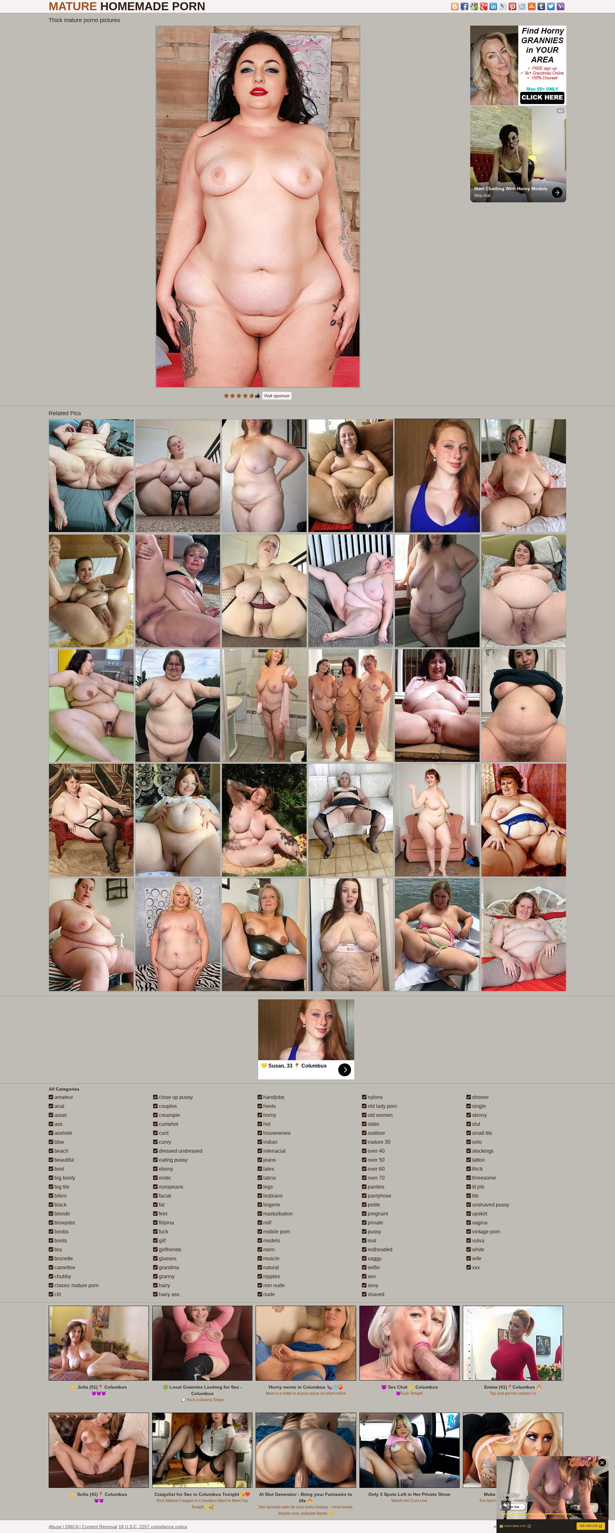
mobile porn (276, 1231)
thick (477, 1169)
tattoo (478, 1160)
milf (266, 1222)
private (374, 1222)
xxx (475, 1267)
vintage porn (485, 1231)
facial (164, 1195)
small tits (481, 1133)
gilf (162, 1240)
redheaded (379, 1249)
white (477, 1249)
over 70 (375, 1178)
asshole (62, 1133)
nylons (374, 1097)
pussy (373, 1231)
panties (375, 1187)
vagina (479, 1222)
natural (270, 1267)
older (372, 1124)
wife (476, 1258)
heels (269, 1106)
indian (269, 1142)
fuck (163, 1231)
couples (167, 1106)
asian (60, 1115)
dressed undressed (180, 1151)
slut (475, 1124)
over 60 (375, 1169)
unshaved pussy (490, 1204)
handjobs (273, 1097)
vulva (477, 1240)
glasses (167, 1258)
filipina (166, 1222)
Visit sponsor (277, 395)
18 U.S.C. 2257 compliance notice (153, 1526)
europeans (170, 1187)
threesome (483, 1178)
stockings (482, 1151)
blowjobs (64, 1222)
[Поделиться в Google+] (484, 6)
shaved (375, 1294)
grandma (168, 1267)
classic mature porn (76, 1285)
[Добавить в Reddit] (522, 6)
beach (61, 1151)
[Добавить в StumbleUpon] (532, 6)
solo (476, 1142)
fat (161, 1204)
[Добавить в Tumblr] (541, 6)
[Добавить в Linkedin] (493, 6)
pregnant (377, 1213)
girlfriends (169, 1249)
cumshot (168, 1124)
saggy (373, 1258)
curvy (164, 1142)
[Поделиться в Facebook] (464, 6)
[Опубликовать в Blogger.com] (455, 6)
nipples (271, 1276)
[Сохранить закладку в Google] (474, 6)
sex (371, 1276)
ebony (165, 1169)
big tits (61, 1187)
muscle (271, 1258)
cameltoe (64, 1267)
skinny (479, 1115)
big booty (64, 1178)
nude (268, 1294)
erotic (164, 1178)
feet (162, 1213)
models (271, 1240)
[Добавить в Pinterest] (512, 6)
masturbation (277, 1213)
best (58, 1169)
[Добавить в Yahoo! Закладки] (560, 6)
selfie (373, 1267)
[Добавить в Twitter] (551, 6)
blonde (61, 1213)
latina (269, 1178)
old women (379, 1115)
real (371, 1240)
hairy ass (168, 1294)
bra (57, 1249)
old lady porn (381, 1106)
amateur (63, 1097)
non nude (273, 1285)
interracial (274, 1151)
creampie (169, 1115)
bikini (60, 1195)
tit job (477, 1187)
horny (269, 1115)
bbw (58, 1142)
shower (480, 1097)
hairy (164, 1285)
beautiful (63, 1160)
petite (373, 1204)
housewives (276, 1133)
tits (475, 1195)
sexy (372, 1285)
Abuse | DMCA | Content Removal (83, 1526)
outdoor (375, 1133)
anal (58, 1106)
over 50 (375, 1160)
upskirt (479, 1213)
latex (268, 1169)
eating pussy (173, 1160)
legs (267, 1187)
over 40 (375, 1151)
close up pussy (175, 1097)
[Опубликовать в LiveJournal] (503, 6)
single (478, 1106)
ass (57, 1124)
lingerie (271, 1204)
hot (266, 1124)
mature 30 (378, 1142)
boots (60, 1240)
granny (166, 1276)
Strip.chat (482, 195)
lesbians (272, 1195)
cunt (163, 1133)
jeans (269, 1160)
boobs (61, 1231)
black (60, 1204)
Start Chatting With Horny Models (510, 188)
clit (57, 1294)
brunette (63, 1258)
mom (268, 1249)
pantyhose (378, 1195)
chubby (62, 1276)
